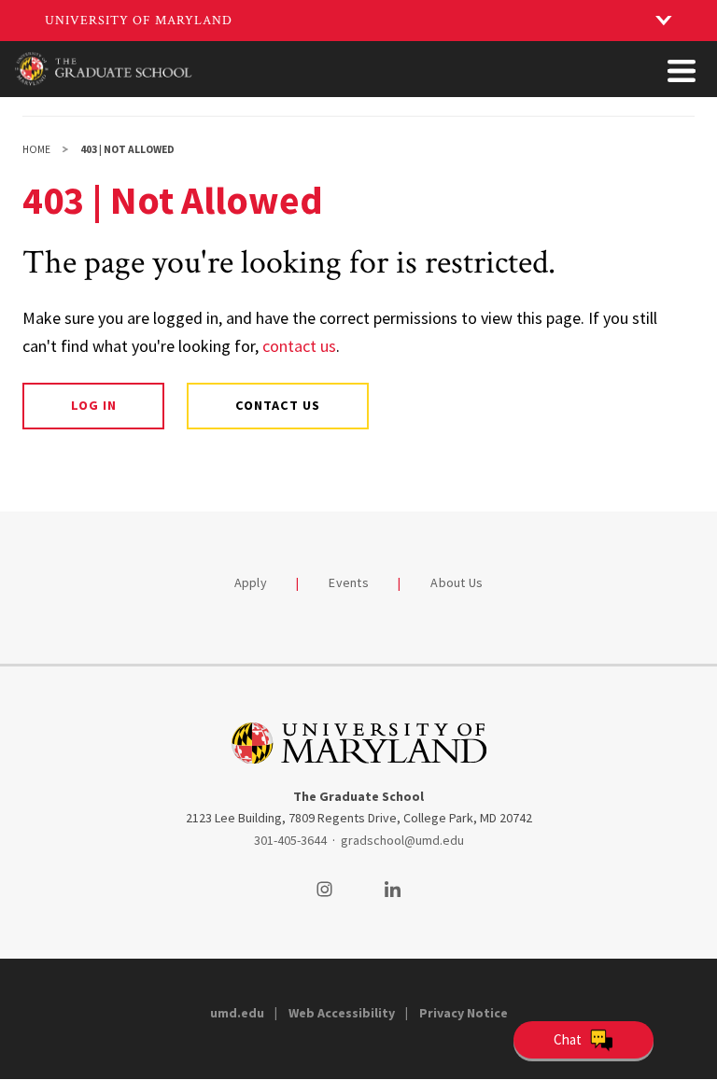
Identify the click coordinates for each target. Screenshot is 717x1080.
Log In (94, 405)
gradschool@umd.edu (402, 840)
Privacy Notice (463, 1012)
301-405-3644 (290, 840)
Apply (250, 582)
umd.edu (237, 1012)
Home (36, 149)
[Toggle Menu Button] (681, 71)
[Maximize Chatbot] (700, 397)
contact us (299, 346)
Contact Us (277, 405)
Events (349, 582)
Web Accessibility (341, 1012)
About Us (456, 582)
